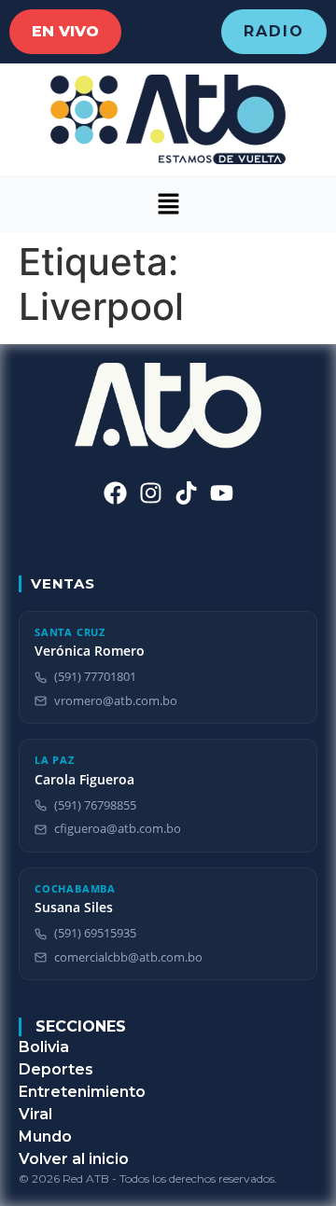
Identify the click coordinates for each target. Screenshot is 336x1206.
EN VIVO (65, 31)
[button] (168, 204)
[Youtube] (221, 493)
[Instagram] (150, 493)
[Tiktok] (186, 493)
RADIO (274, 31)
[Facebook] (115, 493)
